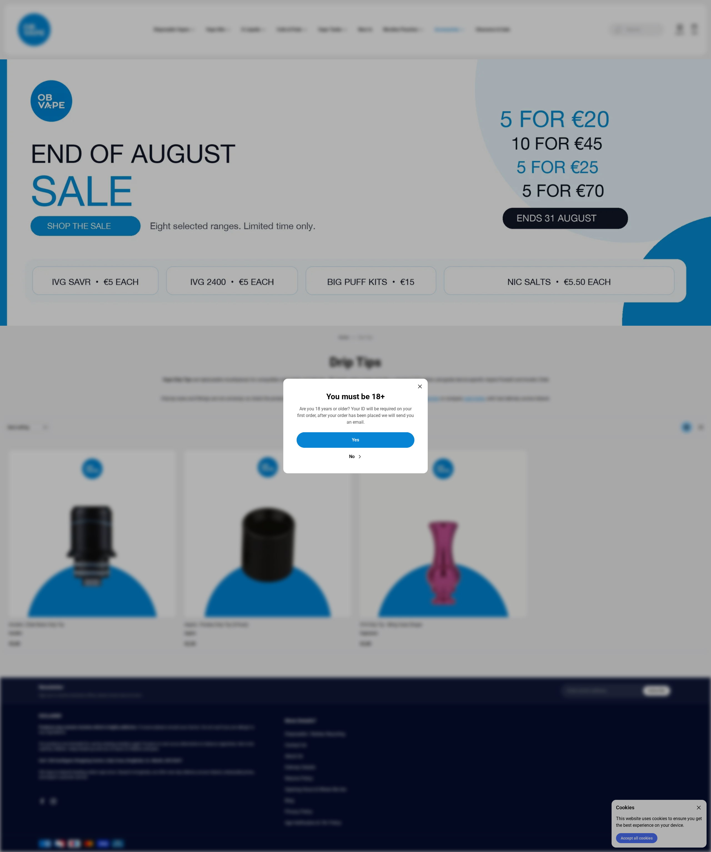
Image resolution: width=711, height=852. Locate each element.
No (352, 456)
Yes (355, 440)
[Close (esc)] (420, 386)
